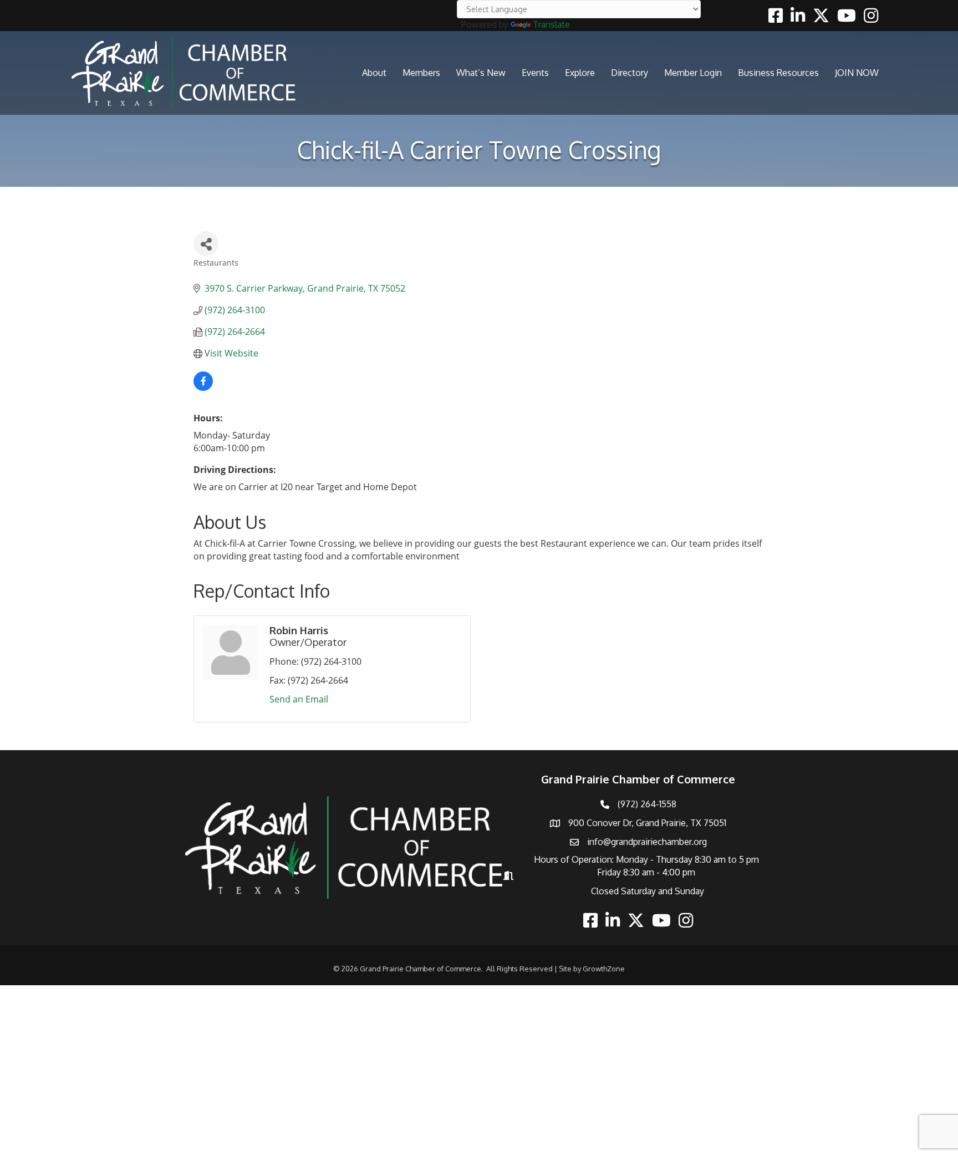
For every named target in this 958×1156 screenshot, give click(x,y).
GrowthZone (604, 968)
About (374, 72)
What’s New (481, 72)
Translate (551, 24)
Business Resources (778, 72)
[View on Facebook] (203, 387)
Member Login (693, 72)
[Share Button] (205, 243)
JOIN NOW (857, 72)
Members (421, 72)
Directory (629, 72)
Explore (580, 72)
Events (535, 72)
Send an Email (298, 699)
